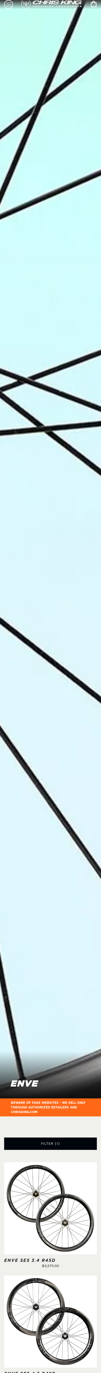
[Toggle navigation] (8, 4)
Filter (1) (50, 1143)
